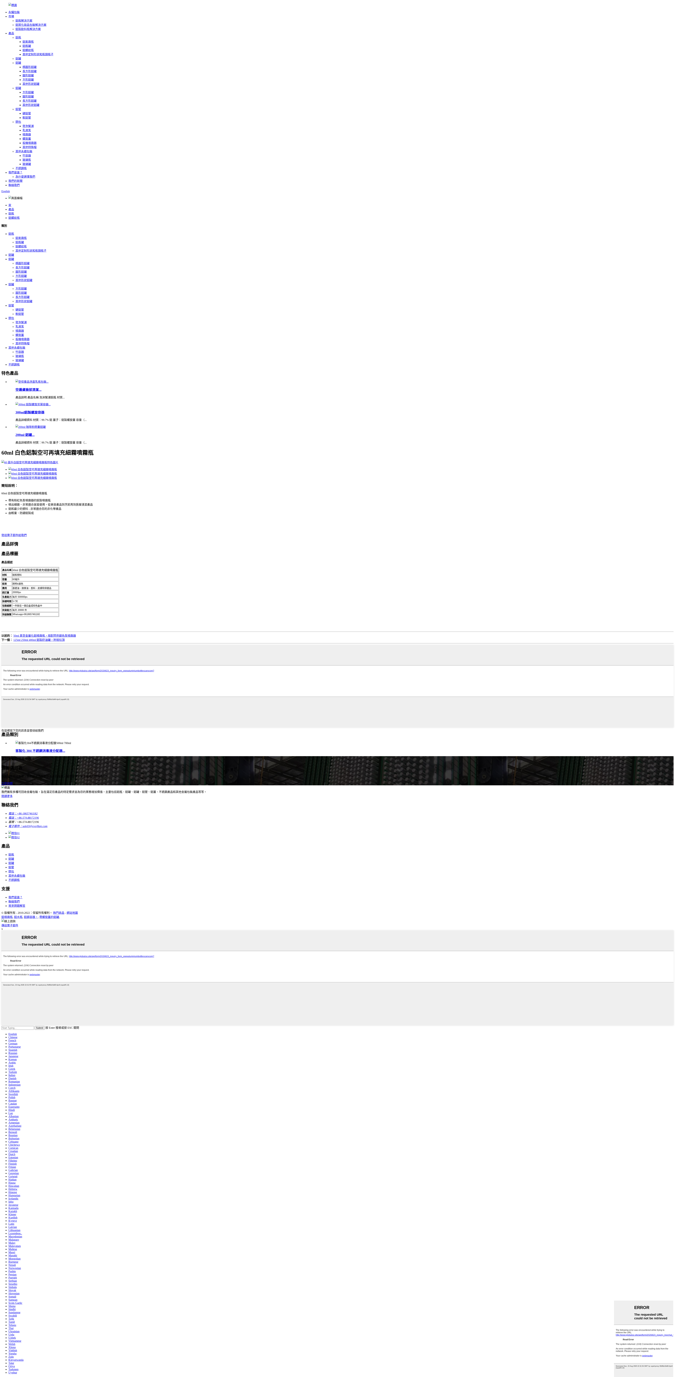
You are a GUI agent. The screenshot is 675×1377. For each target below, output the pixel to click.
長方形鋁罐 (29, 71)
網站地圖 (72, 912)
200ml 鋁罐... (25, 435)
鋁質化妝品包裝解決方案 (30, 24)
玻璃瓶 (26, 159)
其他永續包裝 (23, 151)
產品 (11, 33)
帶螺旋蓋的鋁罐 (49, 917)
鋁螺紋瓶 (28, 50)
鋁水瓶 (18, 917)
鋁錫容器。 (31, 917)
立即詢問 (7, 783)
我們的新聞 (15, 180)
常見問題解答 (16, 905)
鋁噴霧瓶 (7, 917)
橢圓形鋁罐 (29, 67)
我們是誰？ (15, 172)
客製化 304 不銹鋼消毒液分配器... (40, 751)
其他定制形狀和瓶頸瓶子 (37, 54)
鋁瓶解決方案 (23, 20)
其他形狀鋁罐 (30, 83)
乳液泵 (26, 130)
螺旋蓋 (26, 138)
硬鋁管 (26, 113)
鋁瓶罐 (26, 45)
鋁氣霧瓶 (28, 41)
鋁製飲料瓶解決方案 (28, 29)
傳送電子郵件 (9, 925)
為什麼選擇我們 (25, 176)
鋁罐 (18, 58)
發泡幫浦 (28, 126)
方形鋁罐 (28, 79)
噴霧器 (26, 134)
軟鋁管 (26, 117)
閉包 (18, 121)
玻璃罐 (26, 164)
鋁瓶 (18, 37)
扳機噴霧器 (29, 142)
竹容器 (26, 155)
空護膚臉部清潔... (28, 390)
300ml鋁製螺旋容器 (29, 412)
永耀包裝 (14, 12)
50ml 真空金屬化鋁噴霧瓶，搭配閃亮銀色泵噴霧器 (44, 635)
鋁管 (18, 109)
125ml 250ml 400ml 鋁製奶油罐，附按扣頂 (39, 639)
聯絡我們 (14, 185)
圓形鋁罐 (28, 75)
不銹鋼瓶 (21, 168)
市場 (11, 16)
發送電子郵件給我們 (14, 535)
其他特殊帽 (29, 147)
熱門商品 (58, 912)
